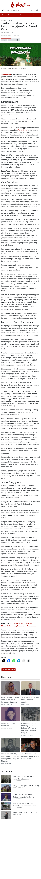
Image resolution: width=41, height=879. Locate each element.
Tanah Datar (23, 130)
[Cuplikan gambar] (10, 688)
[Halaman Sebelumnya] (2, 10)
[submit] (31, 10)
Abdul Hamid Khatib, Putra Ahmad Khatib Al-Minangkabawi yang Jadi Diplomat (10, 757)
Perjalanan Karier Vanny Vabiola (25, 812)
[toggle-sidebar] (37, 10)
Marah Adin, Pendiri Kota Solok (8, 724)
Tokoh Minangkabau (8, 669)
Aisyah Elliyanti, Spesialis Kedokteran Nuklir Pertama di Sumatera (10, 699)
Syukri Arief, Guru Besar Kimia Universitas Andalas (30, 699)
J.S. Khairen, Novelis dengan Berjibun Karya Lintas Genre (23, 795)
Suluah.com (10, 33)
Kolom (35, 15)
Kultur (16, 15)
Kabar (22, 15)
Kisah (10, 15)
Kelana (28, 15)
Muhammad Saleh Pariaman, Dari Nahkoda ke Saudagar (25, 777)
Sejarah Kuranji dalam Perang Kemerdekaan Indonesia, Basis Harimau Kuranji (24, 804)
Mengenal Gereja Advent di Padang (26, 785)
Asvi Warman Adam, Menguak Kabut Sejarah (30, 755)
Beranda (3, 20)
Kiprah (4, 15)
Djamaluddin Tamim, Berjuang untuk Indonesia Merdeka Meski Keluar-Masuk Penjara (29, 728)
